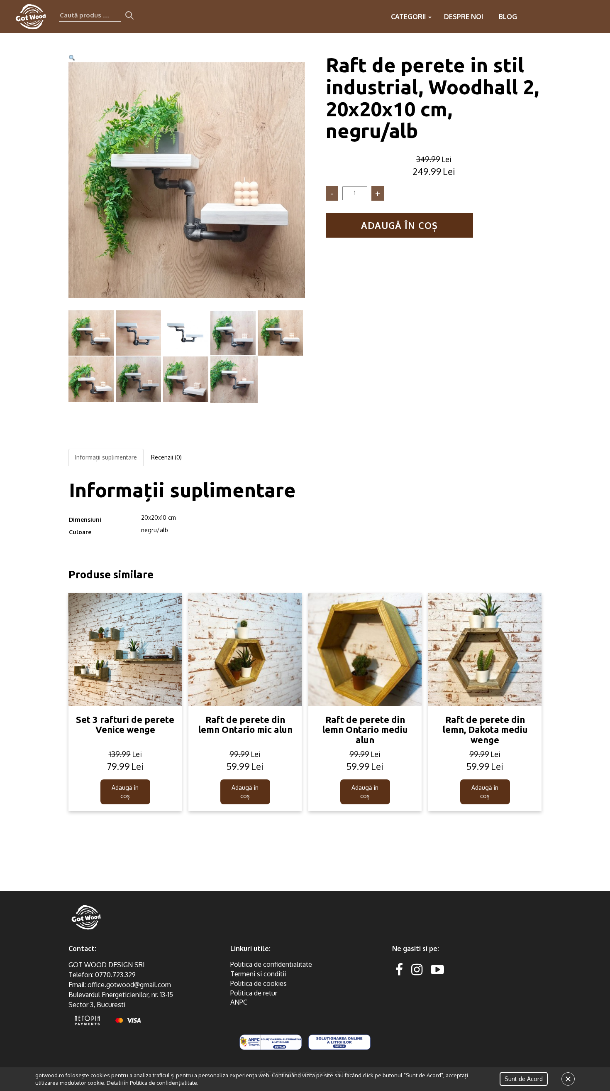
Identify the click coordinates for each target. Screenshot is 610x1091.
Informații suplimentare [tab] (106, 457)
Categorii (409, 16)
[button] (71, 57)
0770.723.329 (115, 975)
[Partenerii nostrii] (563, 16)
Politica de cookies (258, 983)
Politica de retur (253, 993)
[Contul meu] (580, 16)
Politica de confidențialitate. (164, 1082)
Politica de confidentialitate (271, 964)
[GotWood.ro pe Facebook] (399, 969)
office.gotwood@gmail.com (129, 984)
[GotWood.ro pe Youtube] (437, 969)
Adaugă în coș (399, 225)
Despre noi (463, 16)
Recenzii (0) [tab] (166, 457)
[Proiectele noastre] (530, 16)
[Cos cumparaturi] (597, 16)
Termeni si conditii (258, 974)
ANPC (238, 1002)
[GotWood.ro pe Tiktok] (450, 969)
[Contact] (546, 16)
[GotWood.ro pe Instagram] (417, 969)
